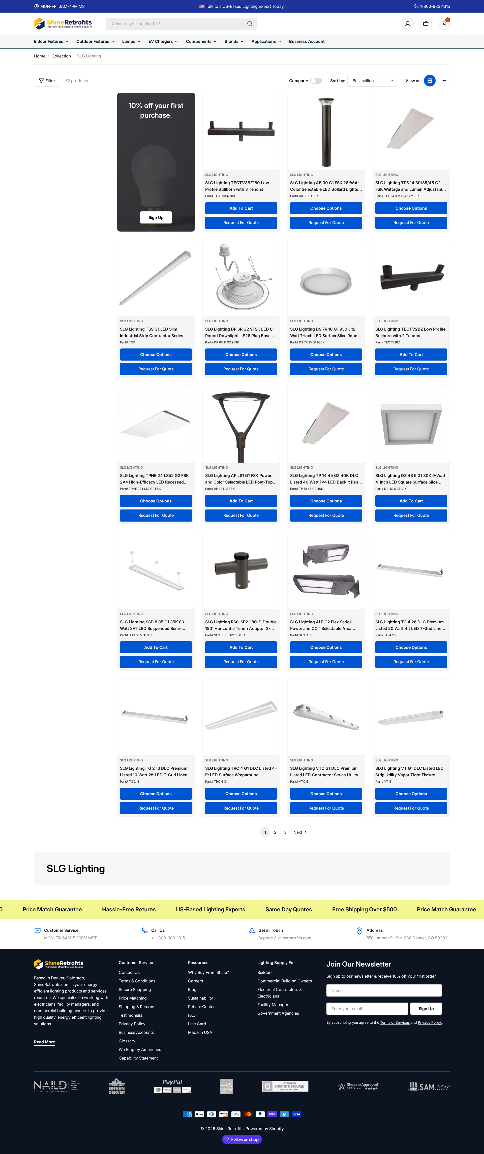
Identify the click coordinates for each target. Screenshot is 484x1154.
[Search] (250, 24)
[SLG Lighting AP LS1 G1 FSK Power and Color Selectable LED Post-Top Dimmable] (241, 424)
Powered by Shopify (265, 1128)
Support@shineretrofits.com (284, 937)
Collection (61, 55)
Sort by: (337, 80)
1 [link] (265, 832)
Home (39, 55)
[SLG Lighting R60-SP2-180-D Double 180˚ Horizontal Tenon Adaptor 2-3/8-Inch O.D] (241, 570)
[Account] (408, 24)
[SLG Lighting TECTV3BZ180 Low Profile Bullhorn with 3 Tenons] (241, 131)
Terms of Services (395, 1022)
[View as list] (444, 81)
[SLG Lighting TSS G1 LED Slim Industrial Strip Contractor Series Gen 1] (156, 277)
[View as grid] (430, 81)
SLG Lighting (216, 175)
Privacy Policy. (430, 1022)
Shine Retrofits (230, 1128)
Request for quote (241, 222)
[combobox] (181, 24)
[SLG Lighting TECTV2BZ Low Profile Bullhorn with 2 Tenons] (411, 277)
